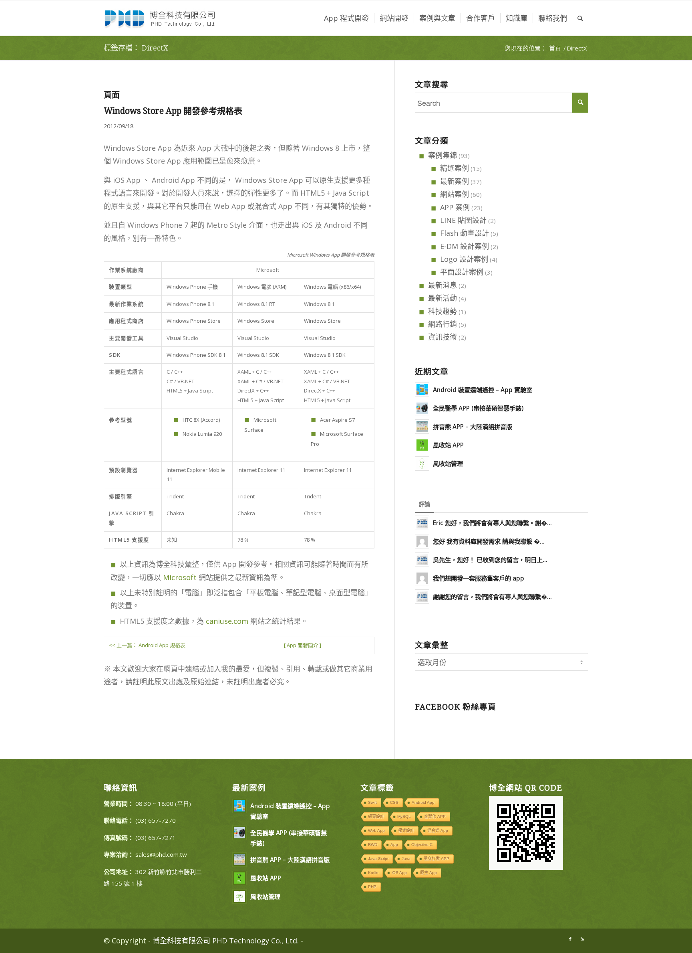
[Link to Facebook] (570, 939)
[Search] (580, 18)
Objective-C (421, 844)
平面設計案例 (461, 272)
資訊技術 (442, 337)
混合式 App (437, 830)
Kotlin (373, 872)
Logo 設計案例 (464, 259)
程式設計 (406, 830)
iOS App (399, 872)
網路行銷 (442, 324)
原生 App (428, 872)
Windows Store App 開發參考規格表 (173, 111)
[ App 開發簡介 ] (302, 645)
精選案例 (454, 168)
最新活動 (442, 298)
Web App (376, 830)
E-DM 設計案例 (464, 246)
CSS (394, 802)
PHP (372, 886)
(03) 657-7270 (155, 820)
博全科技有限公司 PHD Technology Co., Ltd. (226, 940)
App (394, 844)
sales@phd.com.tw (161, 854)
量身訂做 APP (436, 858)
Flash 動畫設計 (464, 233)
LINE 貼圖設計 (463, 220)
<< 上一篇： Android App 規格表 (147, 645)
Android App (423, 802)
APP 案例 (455, 207)
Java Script (378, 858)
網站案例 (454, 194)
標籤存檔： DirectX (136, 48)
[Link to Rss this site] (582, 939)
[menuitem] (346, 18)
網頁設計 (376, 816)
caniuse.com (227, 621)
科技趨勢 (442, 311)
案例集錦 (442, 155)
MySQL (404, 816)
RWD (372, 844)
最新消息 (442, 285)
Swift (372, 802)
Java (406, 858)
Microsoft (180, 577)
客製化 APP (435, 816)
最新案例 (454, 181)
